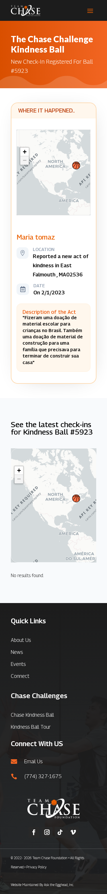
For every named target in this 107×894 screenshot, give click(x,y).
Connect (20, 676)
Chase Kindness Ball (32, 715)
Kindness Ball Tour (31, 727)
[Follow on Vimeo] (73, 832)
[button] (76, 165)
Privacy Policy (36, 867)
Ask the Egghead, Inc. (59, 885)
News (17, 652)
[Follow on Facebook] (34, 832)
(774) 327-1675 (43, 776)
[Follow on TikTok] (60, 832)
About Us (21, 640)
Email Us (33, 761)
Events (18, 664)
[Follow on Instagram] (47, 832)
